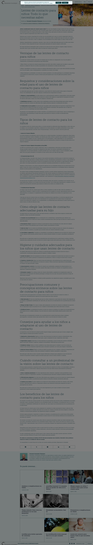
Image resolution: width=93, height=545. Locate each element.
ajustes (51, 3)
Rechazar (65, 2)
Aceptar (58, 2)
